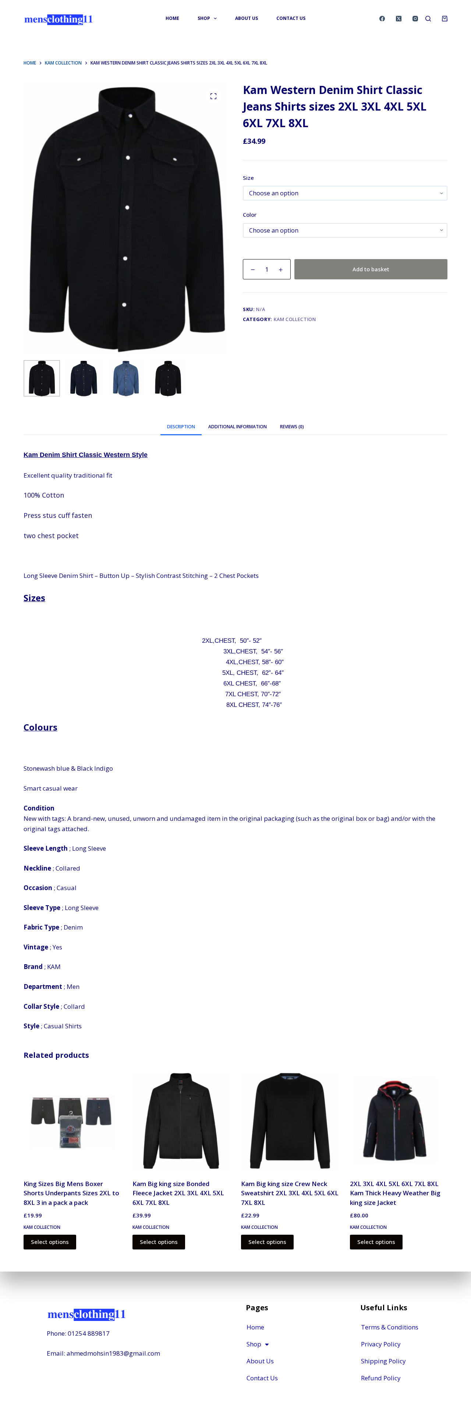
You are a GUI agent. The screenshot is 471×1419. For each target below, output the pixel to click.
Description (181, 426)
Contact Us (262, 1378)
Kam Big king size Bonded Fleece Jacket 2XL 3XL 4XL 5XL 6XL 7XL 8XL (178, 1193)
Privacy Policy (381, 1344)
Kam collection (295, 319)
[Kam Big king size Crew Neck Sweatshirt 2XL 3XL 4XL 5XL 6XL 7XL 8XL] (290, 1121)
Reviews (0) (292, 426)
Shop (254, 1344)
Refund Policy (381, 1378)
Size (248, 177)
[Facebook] (382, 18)
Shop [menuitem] (204, 18)
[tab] (181, 427)
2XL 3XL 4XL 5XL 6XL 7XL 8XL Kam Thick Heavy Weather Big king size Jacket (395, 1193)
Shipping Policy (383, 1361)
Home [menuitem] (172, 18)
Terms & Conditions (389, 1327)
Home (255, 1327)
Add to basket (371, 269)
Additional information (237, 426)
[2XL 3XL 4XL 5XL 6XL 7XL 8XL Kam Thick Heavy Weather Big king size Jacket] (399, 1121)
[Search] (428, 18)
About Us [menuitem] (246, 18)
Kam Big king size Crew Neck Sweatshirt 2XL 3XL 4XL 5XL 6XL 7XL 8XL (290, 1193)
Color (249, 214)
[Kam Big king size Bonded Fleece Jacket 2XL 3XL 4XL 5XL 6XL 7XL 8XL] (181, 1121)
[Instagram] (415, 18)
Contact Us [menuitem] (290, 18)
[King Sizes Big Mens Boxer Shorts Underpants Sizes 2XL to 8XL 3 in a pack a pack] (72, 1121)
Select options (50, 1241)
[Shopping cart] (444, 18)
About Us (260, 1361)
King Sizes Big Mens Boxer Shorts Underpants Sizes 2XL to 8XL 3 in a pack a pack (71, 1193)
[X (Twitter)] (398, 18)
